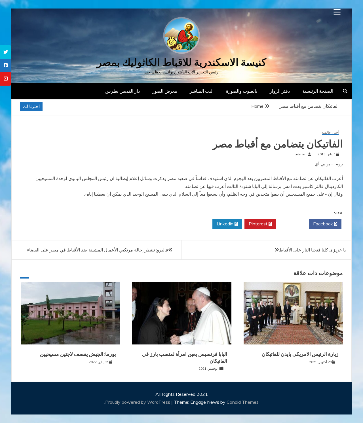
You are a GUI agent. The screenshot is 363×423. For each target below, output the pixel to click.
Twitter (291, 224)
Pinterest (259, 224)
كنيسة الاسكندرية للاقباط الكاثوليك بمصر (181, 62)
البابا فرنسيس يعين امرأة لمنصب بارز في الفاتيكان (184, 357)
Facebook (323, 224)
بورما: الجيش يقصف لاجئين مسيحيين (78, 354)
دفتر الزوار (280, 91)
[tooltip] (5, 52)
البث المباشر (202, 91)
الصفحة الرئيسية (317, 91)
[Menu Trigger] (337, 12)
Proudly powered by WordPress (138, 402)
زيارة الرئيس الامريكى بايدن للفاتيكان (300, 354)
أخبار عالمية (330, 132)
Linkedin (226, 224)
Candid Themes (243, 402)
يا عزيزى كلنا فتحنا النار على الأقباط (312, 250)
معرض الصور (164, 91)
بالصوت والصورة (241, 91)
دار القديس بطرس (122, 91)
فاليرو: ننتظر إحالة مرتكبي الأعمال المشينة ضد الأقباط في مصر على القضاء (97, 250)
